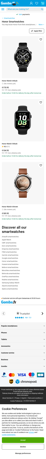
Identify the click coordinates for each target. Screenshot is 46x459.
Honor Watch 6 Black (9, 81)
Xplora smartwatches (10, 289)
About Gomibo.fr (7, 398)
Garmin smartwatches (10, 255)
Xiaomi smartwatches (10, 286)
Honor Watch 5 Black (9, 144)
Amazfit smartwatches (10, 237)
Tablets (4, 339)
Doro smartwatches (9, 246)
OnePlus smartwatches (10, 277)
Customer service (7, 353)
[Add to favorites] (40, 39)
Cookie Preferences (16, 401)
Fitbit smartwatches (9, 252)
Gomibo (4, 366)
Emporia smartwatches (10, 249)
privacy (31, 432)
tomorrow (25, 298)
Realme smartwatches (10, 280)
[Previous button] (3, 313)
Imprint (23, 398)
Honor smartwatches (9, 261)
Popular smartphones (9, 326)
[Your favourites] (36, 3)
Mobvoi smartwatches (10, 267)
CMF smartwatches (9, 243)
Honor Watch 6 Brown (10, 207)
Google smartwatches (10, 258)
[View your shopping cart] (43, 3)
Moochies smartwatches (11, 270)
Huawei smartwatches (10, 264)
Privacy (17, 398)
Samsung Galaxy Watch (10, 283)
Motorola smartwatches (11, 273)
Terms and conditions (35, 398)
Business (4, 360)
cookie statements (8, 435)
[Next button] (42, 313)
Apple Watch (6, 240)
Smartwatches (9, 18)
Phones (4, 333)
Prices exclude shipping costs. (22, 391)
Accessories (5, 346)
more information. (23, 395)
